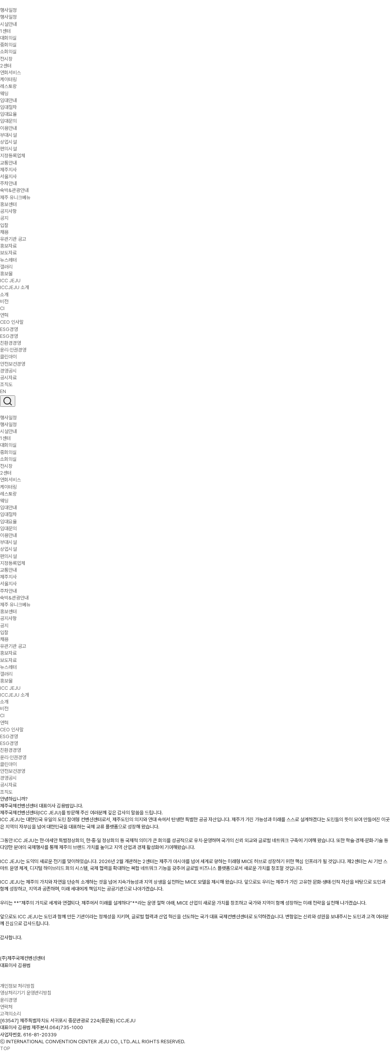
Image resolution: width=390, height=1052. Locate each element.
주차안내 (8, 183)
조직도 (6, 384)
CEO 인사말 (12, 322)
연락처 (6, 1007)
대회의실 (8, 38)
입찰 (4, 225)
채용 (4, 232)
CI (2, 308)
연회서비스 (10, 72)
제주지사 (8, 170)
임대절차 (8, 107)
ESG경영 (9, 329)
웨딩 (4, 93)
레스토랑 (8, 86)
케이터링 (8, 79)
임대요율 (8, 114)
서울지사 (8, 176)
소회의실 (8, 51)
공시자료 (8, 378)
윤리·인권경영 (13, 350)
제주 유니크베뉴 (15, 197)
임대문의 (8, 121)
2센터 (5, 66)
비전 (4, 301)
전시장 (6, 59)
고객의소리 (10, 1014)
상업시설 (8, 142)
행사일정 (8, 17)
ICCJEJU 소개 (14, 287)
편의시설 (8, 149)
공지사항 (8, 211)
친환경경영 (10, 343)
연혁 (4, 315)
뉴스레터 (8, 260)
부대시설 (8, 135)
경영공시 (8, 371)
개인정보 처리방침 (17, 986)
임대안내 (8, 100)
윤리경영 (8, 1000)
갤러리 (6, 267)
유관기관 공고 (13, 239)
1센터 (5, 31)
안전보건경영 (12, 364)
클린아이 (8, 357)
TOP (5, 1048)
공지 (4, 218)
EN (3, 391)
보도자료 (8, 253)
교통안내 (8, 163)
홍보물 (6, 274)
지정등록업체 (12, 155)
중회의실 (8, 45)
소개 (4, 294)
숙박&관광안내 (14, 190)
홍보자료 (8, 246)
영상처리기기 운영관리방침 (25, 993)
